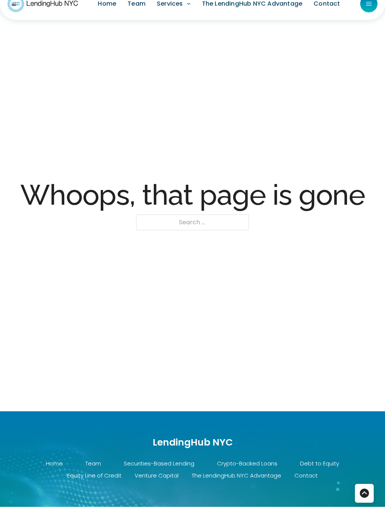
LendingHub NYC (193, 442)
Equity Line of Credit (94, 475)
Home (54, 463)
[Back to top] (364, 493)
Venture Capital (157, 475)
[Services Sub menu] (189, 4)
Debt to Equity (319, 463)
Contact (306, 475)
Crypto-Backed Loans (247, 463)
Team (93, 463)
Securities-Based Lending (159, 463)
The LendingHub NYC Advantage (236, 475)
